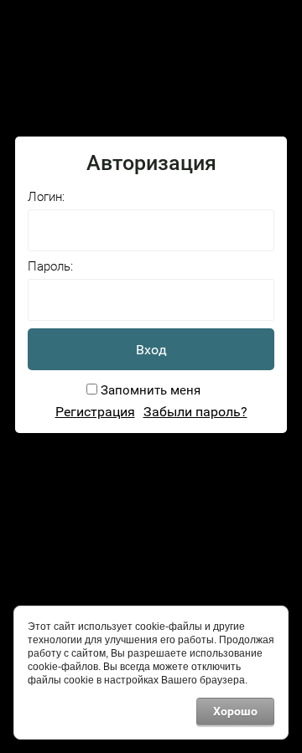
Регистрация (95, 412)
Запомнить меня (148, 390)
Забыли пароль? (195, 412)
